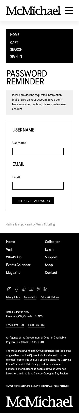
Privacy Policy (13, 297)
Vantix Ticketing (45, 224)
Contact (51, 273)
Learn (49, 249)
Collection (52, 242)
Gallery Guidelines (50, 297)
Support (51, 257)
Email (16, 177)
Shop (49, 265)
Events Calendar (18, 265)
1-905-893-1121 (15, 324)
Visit (9, 249)
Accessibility (30, 297)
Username (19, 142)
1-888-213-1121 (36, 324)
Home (10, 242)
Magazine (13, 273)
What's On (14, 257)
